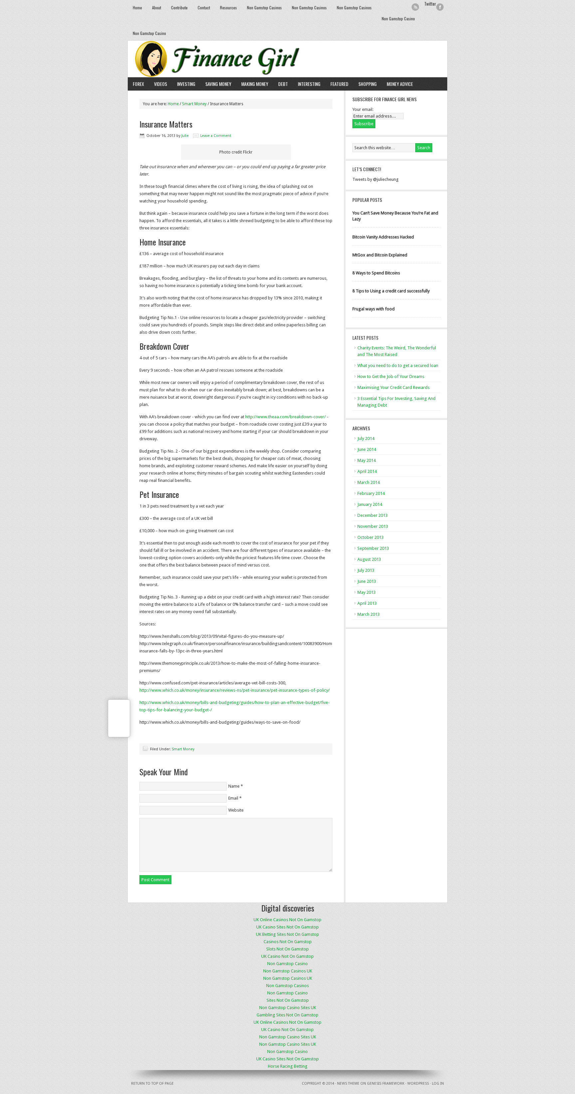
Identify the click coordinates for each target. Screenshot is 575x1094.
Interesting (309, 83)
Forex (138, 83)
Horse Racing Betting (287, 1066)
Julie (185, 136)
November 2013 (372, 526)
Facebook (440, 7)
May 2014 (366, 460)
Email (233, 798)
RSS (415, 7)
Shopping (367, 83)
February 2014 (371, 493)
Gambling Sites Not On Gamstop (287, 1014)
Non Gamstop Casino (398, 18)
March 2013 (368, 614)
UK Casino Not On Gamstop (287, 956)
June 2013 (366, 581)
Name (234, 786)
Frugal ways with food (373, 308)
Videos (160, 83)
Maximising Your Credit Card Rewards (393, 387)
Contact (204, 7)
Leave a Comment (215, 136)
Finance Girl (287, 59)
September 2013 (373, 548)
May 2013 (366, 592)
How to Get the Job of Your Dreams (390, 376)
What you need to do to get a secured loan (397, 365)
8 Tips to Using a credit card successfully (391, 290)
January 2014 (369, 504)
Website (236, 810)
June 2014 (366, 449)
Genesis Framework (385, 1083)
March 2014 (368, 482)
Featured (339, 83)
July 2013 (365, 570)
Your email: (362, 109)
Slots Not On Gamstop (287, 948)
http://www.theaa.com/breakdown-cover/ (285, 416)
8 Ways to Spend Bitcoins (376, 272)
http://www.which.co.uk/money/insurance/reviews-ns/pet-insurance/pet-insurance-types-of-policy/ (234, 690)
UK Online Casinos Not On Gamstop (287, 919)
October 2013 (370, 537)
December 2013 (372, 515)
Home (137, 7)
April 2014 (367, 471)
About (156, 7)
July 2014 (365, 438)
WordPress (418, 1083)
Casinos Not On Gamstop (288, 941)
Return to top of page (152, 1083)
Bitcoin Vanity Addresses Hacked (383, 236)
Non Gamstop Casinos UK (287, 970)
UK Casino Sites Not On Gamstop (287, 926)
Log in (438, 1083)
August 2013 (369, 559)
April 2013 (367, 603)
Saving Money (218, 83)
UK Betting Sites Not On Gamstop (287, 934)
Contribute (179, 7)
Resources (228, 7)
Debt (283, 83)
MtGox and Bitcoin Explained (379, 254)
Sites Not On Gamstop (288, 1000)
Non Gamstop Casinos (264, 7)
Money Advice (400, 83)
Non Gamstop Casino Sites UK (287, 1007)
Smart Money (194, 104)
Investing (186, 83)
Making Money (254, 83)
